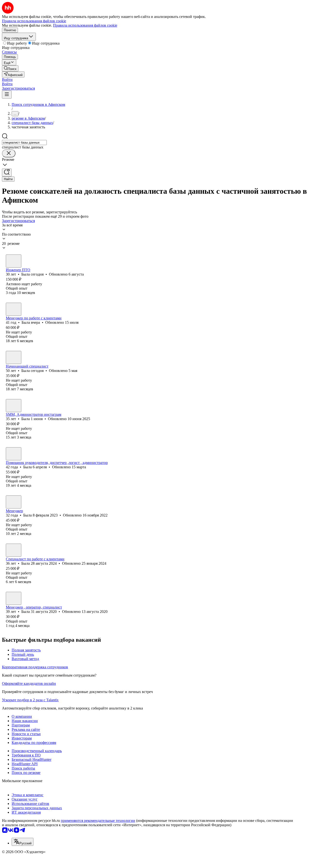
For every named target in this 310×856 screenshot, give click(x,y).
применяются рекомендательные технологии (98, 820)
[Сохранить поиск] (7, 173)
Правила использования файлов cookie (85, 25)
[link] (10, 68)
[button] (7, 79)
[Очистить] (9, 153)
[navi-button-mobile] (7, 95)
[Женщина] (13, 261)
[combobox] (24, 142)
